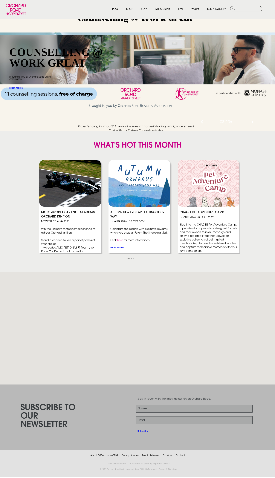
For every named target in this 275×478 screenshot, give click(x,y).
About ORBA (97, 455)
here (120, 240)
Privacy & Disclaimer (168, 469)
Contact (180, 455)
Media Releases (150, 455)
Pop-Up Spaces (130, 455)
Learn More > (16, 88)
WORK (195, 9)
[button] (128, 258)
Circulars (167, 455)
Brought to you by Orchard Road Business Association (31, 78)
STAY (144, 9)
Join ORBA (112, 455)
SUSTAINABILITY (216, 9)
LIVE (180, 9)
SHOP (129, 9)
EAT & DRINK (162, 9)
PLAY (115, 9)
